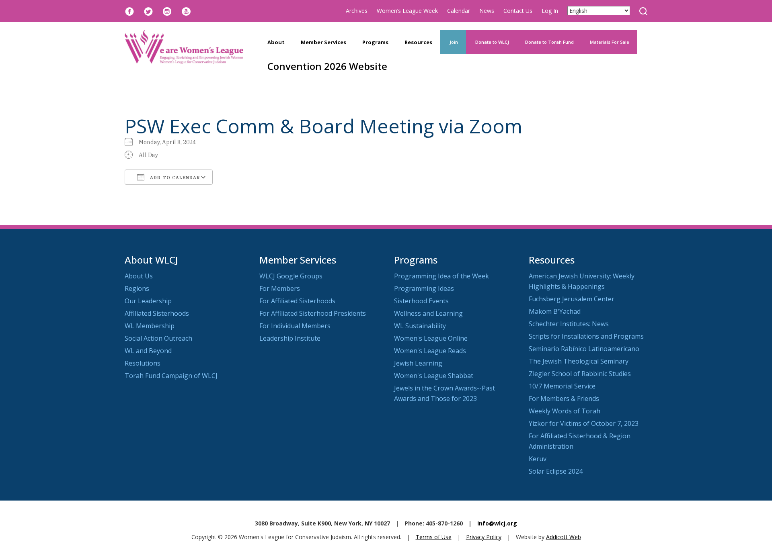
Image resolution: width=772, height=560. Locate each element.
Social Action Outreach (158, 338)
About (276, 42)
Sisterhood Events (421, 300)
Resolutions (142, 363)
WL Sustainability (420, 325)
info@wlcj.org (497, 523)
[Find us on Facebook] (129, 10)
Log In (550, 10)
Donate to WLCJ (491, 42)
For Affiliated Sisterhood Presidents (312, 313)
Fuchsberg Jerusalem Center (571, 298)
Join (453, 42)
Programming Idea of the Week (441, 276)
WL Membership (150, 325)
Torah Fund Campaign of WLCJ (171, 375)
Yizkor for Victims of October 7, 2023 (584, 423)
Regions (137, 288)
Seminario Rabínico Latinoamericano (584, 348)
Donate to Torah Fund (549, 42)
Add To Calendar (174, 177)
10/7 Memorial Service (562, 386)
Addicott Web (563, 537)
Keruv (537, 458)
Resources (418, 42)
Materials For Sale (609, 42)
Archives (357, 10)
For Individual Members (295, 325)
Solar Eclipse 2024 (556, 471)
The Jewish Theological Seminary (578, 361)
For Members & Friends (564, 398)
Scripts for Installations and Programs (586, 336)
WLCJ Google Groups (290, 276)
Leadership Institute (289, 338)
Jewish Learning (418, 363)
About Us (139, 276)
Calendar (458, 10)
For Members (279, 288)
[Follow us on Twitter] (148, 10)
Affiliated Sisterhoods (157, 313)
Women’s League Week (407, 10)
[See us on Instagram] (167, 10)
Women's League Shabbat (433, 375)
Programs (375, 42)
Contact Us (517, 10)
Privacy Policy (483, 537)
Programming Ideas (424, 288)
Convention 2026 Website (327, 66)
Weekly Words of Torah (564, 411)
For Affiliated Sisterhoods (297, 300)
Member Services (323, 42)
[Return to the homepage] (184, 47)
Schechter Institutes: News (569, 323)
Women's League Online (431, 338)
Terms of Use (434, 537)
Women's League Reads (430, 350)
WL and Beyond (148, 350)
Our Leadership (148, 300)
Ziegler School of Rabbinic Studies (580, 373)
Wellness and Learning (428, 313)
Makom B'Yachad (555, 311)
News (486, 10)
